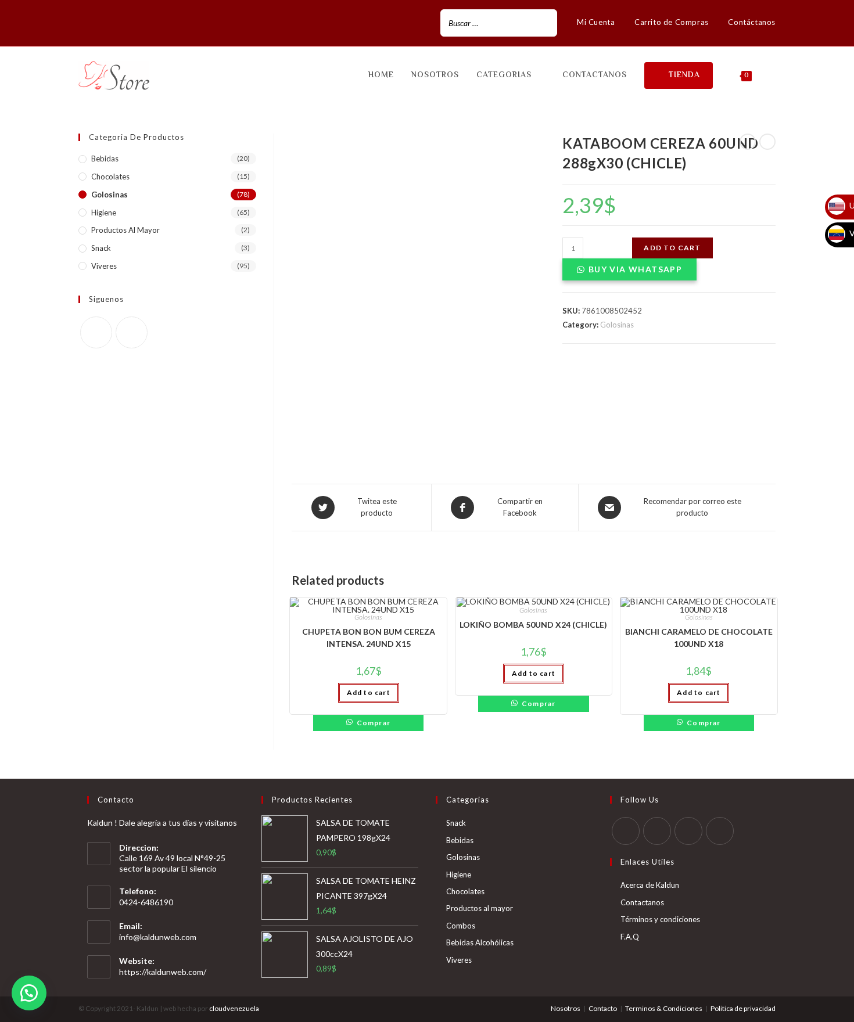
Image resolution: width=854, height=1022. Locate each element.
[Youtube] (720, 831)
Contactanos (642, 902)
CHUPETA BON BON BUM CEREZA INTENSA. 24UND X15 (368, 638)
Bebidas (105, 158)
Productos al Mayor (125, 230)
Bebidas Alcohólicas (480, 942)
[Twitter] (626, 831)
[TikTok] (108, 23)
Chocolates (110, 176)
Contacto (603, 1008)
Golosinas (617, 324)
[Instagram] (95, 23)
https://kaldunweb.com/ (162, 972)
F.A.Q (629, 936)
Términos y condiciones (660, 919)
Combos (460, 925)
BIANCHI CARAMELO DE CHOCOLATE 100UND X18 (699, 638)
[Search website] (772, 75)
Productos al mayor (479, 908)
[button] (29, 993)
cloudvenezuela (234, 1008)
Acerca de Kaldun (649, 885)
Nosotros (565, 1008)
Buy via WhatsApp (635, 269)
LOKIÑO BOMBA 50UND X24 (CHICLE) (533, 624)
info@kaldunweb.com (157, 937)
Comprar (373, 722)
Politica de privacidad (743, 1008)
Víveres (104, 266)
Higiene (103, 212)
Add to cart (672, 247)
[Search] (545, 23)
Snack (101, 248)
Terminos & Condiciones (663, 1008)
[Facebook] (83, 23)
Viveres (459, 960)
